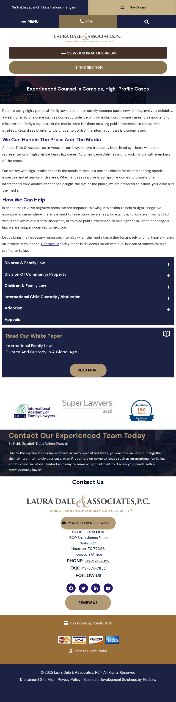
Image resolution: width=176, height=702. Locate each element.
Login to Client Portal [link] (89, 651)
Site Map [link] (47, 679)
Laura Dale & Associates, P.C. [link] (77, 672)
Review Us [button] (88, 602)
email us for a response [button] (88, 523)
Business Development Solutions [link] (110, 679)
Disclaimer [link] (28, 679)
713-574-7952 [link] (97, 561)
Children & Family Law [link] (25, 285)
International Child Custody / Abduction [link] (42, 296)
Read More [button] (88, 370)
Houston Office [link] (88, 554)
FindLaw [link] (149, 679)
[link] (88, 41)
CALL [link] (91, 22)
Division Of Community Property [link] (35, 274)
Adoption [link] (13, 308)
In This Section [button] (88, 67)
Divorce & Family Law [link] (25, 262)
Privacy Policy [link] (69, 679)
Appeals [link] (12, 319)
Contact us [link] (50, 244)
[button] (29, 21)
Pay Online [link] (138, 7)
